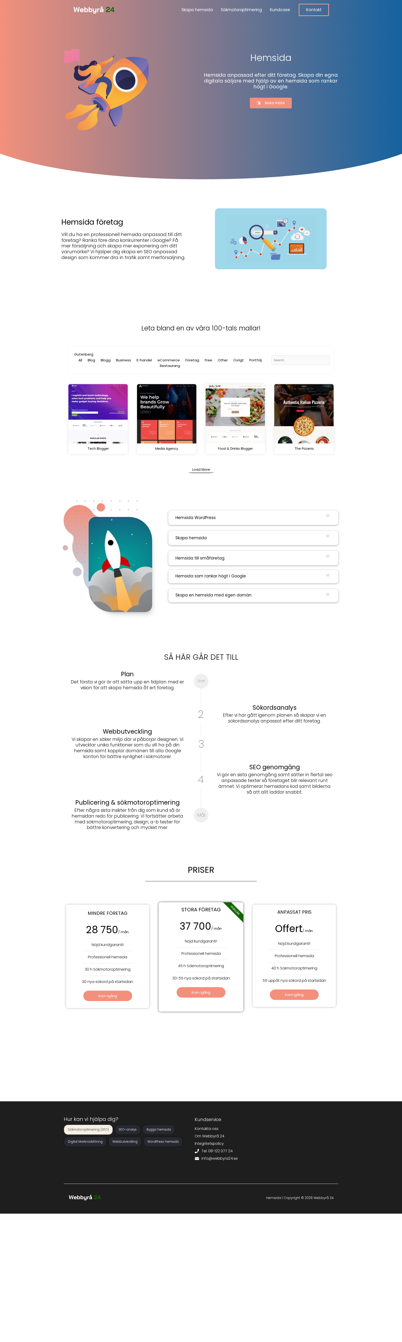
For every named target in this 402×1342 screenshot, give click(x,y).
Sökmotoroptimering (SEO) (88, 1130)
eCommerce (168, 360)
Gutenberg (83, 354)
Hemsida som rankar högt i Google (210, 576)
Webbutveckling (124, 1142)
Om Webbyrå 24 (209, 1136)
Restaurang (170, 365)
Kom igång (107, 995)
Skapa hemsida (191, 538)
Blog (91, 360)
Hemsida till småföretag (199, 558)
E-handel (144, 360)
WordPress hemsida (163, 1142)
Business (123, 360)
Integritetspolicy (209, 1143)
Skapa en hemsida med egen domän (213, 595)
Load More (201, 469)
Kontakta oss (206, 1128)
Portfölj (255, 360)
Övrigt (238, 360)
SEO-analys (128, 1130)
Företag (192, 360)
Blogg (106, 360)
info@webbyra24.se (219, 1158)
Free (208, 360)
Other (223, 360)
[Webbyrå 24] (94, 9)
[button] (314, 10)
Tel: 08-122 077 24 (217, 1151)
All (80, 360)
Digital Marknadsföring (85, 1142)
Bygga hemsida (159, 1130)
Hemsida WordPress (195, 517)
